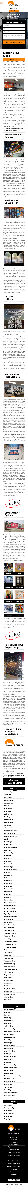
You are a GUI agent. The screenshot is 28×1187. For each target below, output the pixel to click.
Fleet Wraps (8, 858)
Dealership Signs (9, 1037)
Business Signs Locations (14, 1163)
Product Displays (9, 908)
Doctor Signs (8, 1043)
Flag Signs (7, 855)
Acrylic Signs (8, 797)
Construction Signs (10, 1029)
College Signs (8, 1026)
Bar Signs (7, 1015)
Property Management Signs (13, 1076)
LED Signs (7, 872)
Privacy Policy (14, 1169)
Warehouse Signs (9, 1095)
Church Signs (8, 1020)
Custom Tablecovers (10, 836)
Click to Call (14, 10)
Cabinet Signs (8, 819)
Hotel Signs (8, 1054)
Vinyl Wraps (7, 977)
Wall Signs (7, 986)
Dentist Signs (8, 1040)
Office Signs (8, 891)
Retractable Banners (10, 916)
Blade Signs (8, 808)
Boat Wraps (7, 811)
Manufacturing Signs (10, 1065)
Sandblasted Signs (10, 925)
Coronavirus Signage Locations (14, 1166)
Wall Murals (7, 983)
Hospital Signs (8, 1048)
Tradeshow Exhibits (10, 947)
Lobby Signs (8, 880)
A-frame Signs (8, 792)
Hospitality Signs (9, 1051)
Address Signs (8, 800)
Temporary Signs (9, 936)
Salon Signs (8, 1087)
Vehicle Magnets (9, 966)
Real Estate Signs (9, 1079)
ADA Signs (7, 794)
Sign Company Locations (14, 1147)
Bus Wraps (7, 817)
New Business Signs (10, 1067)
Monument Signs (9, 889)
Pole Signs (7, 897)
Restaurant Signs (9, 1081)
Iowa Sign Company (14, 1144)
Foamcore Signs (9, 864)
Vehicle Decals (8, 958)
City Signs (7, 1023)
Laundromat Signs (10, 1056)
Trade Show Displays (10, 941)
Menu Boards (8, 883)
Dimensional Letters (10, 847)
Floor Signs (7, 861)
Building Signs (8, 814)
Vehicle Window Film (10, 969)
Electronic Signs (9, 853)
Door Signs (7, 850)
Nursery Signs (8, 1070)
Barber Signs (8, 1018)
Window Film (8, 991)
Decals (6, 839)
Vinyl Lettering (8, 972)
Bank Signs (7, 1012)
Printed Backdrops (10, 905)
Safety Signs (8, 922)
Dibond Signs (8, 842)
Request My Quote (13, 42)
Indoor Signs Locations (14, 1149)
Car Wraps (7, 825)
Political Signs (8, 1073)
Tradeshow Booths (10, 944)
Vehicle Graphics (9, 961)
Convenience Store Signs (12, 1031)
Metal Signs (8, 886)
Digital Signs (8, 844)
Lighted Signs (8, 878)
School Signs (8, 1090)
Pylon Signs (8, 914)
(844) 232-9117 (14, 8)
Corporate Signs (9, 1034)
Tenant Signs (8, 939)
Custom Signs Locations (14, 1160)
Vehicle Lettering (9, 964)
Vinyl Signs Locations (14, 1158)
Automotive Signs (9, 1009)
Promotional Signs (10, 911)
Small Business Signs (10, 1092)
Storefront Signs (9, 930)
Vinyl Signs (7, 1119)
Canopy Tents (8, 822)
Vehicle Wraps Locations (14, 1155)
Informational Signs (10, 869)
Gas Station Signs (9, 1045)
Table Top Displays (10, 933)
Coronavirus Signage (10, 831)
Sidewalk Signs (9, 928)
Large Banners (8, 875)
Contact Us (14, 1174)
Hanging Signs (8, 867)
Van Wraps (7, 955)
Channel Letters (9, 828)
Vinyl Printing (8, 975)
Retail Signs (8, 1084)
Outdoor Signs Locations (14, 1152)
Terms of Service (14, 1172)
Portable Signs (8, 900)
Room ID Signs (8, 919)
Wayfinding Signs (9, 989)
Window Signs (8, 997)
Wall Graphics (8, 980)
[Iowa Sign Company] (14, 1128)
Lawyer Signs (8, 1059)
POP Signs (7, 894)
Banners (6, 806)
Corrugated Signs (9, 833)
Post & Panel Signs (10, 903)
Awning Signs (8, 803)
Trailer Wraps (8, 950)
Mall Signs (7, 1062)
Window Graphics (9, 994)
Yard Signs (7, 1000)
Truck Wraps (8, 952)
